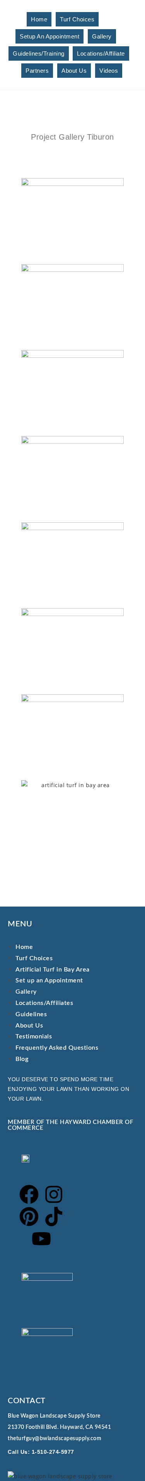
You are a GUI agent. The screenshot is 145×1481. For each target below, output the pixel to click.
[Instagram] (53, 1194)
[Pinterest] (29, 1216)
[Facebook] (29, 1194)
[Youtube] (41, 1238)
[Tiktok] (53, 1216)
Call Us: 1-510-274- (34, 1452)
